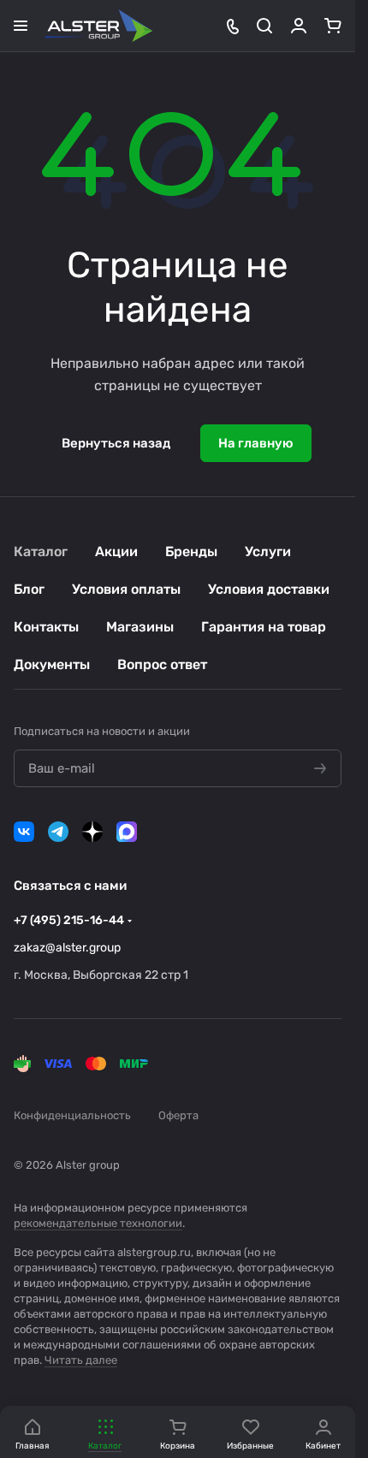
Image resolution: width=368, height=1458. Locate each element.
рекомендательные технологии (98, 1223)
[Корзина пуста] (332, 25)
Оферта (178, 1115)
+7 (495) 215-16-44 (69, 920)
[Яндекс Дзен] (92, 831)
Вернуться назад (116, 443)
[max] (126, 831)
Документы (52, 664)
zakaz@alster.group (67, 947)
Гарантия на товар (263, 627)
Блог (29, 589)
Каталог (41, 551)
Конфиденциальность (72, 1115)
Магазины (140, 627)
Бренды (191, 551)
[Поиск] (264, 25)
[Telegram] (58, 831)
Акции (116, 551)
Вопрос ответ (162, 664)
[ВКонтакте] (24, 831)
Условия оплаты (126, 589)
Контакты (46, 627)
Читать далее (81, 1360)
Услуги (268, 551)
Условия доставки (268, 589)
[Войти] (298, 25)
